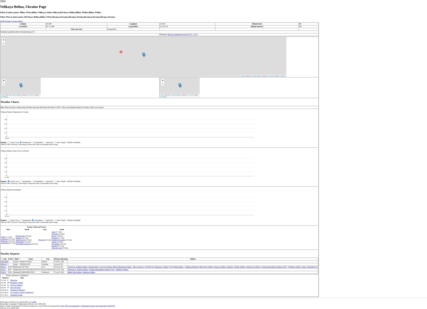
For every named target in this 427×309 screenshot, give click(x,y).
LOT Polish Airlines (176, 267)
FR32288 (4, 262)
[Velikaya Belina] (143, 54)
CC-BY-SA (271, 76)
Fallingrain (283, 76)
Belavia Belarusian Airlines (122, 267)
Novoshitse (55, 244)
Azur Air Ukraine (105, 267)
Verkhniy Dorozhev (58, 240)
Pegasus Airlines (220, 267)
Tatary (3, 237)
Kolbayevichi (20, 240)
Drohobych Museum (17, 290)
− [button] (3, 43)
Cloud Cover (14, 142)
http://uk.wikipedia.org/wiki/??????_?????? (183, 34)
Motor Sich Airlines (206, 267)
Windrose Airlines (294, 267)
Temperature (26, 142)
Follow (3, 1)
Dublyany (4, 241)
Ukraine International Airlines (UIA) (274, 267)
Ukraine (7, 21)
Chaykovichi (20, 236)
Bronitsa (54, 246)
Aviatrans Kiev (93, 267)
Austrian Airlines (81, 267)
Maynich (41, 240)
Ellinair (165, 267)
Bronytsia (13, 280)
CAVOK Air (149, 267)
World (2, 21)
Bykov (54, 236)
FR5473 (4, 264)
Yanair (304, 267)
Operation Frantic (16, 295)
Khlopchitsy (20, 242)
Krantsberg (5, 243)
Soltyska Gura (57, 248)
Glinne (54, 242)
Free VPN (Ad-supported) (70, 306)
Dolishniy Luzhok (16, 283)
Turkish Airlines (239, 267)
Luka (53, 232)
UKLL (3, 267)
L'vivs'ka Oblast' (17, 21)
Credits (33, 302)
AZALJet (71, 267)
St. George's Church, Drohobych (21, 292)
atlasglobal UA (312, 267)
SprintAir (230, 267)
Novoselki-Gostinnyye (24, 244)
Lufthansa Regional (191, 267)
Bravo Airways (138, 267)
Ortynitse (55, 234)
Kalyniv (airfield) (16, 285)
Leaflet (243, 76)
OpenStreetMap (256, 76)
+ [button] (3, 39)
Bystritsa (55, 238)
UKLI (3, 270)
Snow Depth (60, 142)
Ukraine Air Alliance (253, 267)
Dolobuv (19, 238)
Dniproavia (158, 267)
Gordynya (4, 239)
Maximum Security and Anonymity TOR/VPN (98, 306)
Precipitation (38, 142)
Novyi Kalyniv (15, 288)
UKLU (3, 272)
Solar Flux (49, 142)
